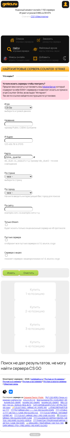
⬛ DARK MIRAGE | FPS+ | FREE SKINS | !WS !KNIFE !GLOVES (35, 424)
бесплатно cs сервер (49, 58)
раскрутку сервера (52, 40)
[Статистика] (5, 393)
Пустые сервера (12, 237)
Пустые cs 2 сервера (12, 381)
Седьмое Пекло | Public (34, 397)
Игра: (7, 104)
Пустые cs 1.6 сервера (54, 379)
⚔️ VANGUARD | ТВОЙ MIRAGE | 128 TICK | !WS (45, 423)
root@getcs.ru (37, 379)
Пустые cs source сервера (54, 381)
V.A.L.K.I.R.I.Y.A (29, 400)
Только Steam (11, 222)
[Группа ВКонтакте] (11, 393)
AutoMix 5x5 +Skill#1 (12, 402)
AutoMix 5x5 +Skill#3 (50, 402)
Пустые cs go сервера (32, 381)
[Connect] (65, 7)
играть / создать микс (19, 58)
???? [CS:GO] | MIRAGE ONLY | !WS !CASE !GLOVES (34, 415)
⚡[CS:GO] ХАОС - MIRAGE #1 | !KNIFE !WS (29, 407)
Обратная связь (11, 384)
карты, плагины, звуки (49, 49)
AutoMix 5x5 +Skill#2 (31, 402)
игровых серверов (24, 40)
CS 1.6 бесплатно (39, 16)
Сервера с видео (13, 252)
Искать (11, 272)
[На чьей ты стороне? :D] (64, 58)
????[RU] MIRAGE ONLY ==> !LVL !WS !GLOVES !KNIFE (32, 410)
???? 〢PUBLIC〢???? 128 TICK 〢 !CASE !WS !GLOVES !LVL (35, 411)
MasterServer (49, 86)
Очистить (29, 272)
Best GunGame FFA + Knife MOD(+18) (52, 400)
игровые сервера (21, 49)
